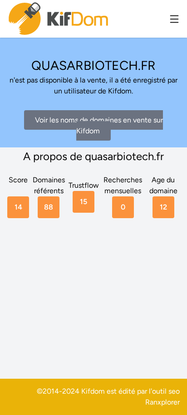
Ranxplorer (162, 402)
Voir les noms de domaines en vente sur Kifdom (99, 125)
